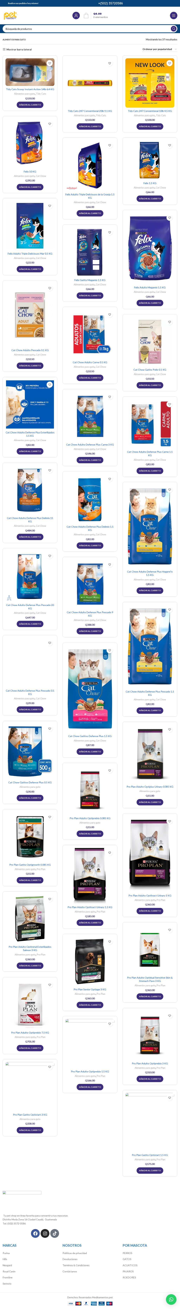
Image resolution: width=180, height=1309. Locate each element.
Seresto (7, 1283)
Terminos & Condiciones (76, 1265)
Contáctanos (70, 1271)
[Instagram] (45, 1233)
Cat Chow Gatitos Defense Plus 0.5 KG (30, 782)
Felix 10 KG (30, 171)
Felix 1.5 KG (149, 183)
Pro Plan (41, 869)
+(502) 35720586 (110, 3)
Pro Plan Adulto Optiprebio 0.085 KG (90, 818)
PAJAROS (128, 1271)
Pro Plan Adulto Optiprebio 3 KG (150, 1063)
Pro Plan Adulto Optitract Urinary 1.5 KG (90, 907)
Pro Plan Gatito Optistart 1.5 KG (150, 1154)
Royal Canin (9, 1271)
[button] (171, 1299)
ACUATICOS (130, 1265)
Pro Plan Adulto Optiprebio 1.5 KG (90, 1071)
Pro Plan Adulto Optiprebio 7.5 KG (30, 1032)
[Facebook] (35, 1233)
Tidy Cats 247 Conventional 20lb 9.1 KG (90, 110)
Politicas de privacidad (75, 1253)
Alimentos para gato (24, 93)
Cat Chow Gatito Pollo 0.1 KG (149, 369)
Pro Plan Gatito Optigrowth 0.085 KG (30, 864)
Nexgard (7, 1265)
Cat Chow (41, 176)
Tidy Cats (41, 93)
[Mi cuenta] (76, 15)
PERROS (127, 1253)
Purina (6, 1253)
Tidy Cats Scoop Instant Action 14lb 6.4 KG (30, 89)
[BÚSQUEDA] (173, 29)
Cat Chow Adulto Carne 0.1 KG (90, 362)
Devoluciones (70, 1259)
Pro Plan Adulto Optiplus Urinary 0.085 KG (150, 786)
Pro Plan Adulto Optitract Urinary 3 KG (149, 895)
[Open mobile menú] (173, 15)
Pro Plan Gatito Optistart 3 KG (30, 1114)
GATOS (127, 1259)
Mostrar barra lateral (19, 49)
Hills (5, 1259)
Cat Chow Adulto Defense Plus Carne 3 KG (90, 444)
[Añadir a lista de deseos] (50, 63)
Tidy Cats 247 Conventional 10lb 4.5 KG (150, 110)
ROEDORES (129, 1277)
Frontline (7, 1277)
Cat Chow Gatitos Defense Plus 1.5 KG (90, 736)
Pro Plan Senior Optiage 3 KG (90, 989)
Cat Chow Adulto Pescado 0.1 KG (30, 350)
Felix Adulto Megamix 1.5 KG (150, 287)
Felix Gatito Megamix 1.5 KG (89, 279)
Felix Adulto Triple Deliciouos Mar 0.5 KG (30, 253)
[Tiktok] (54, 1233)
